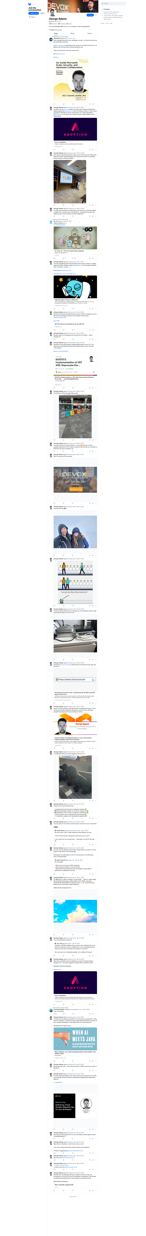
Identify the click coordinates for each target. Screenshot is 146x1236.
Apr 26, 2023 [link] (80, 663)
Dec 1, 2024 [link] (79, 261)
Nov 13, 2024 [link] (80, 333)
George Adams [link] (58, 107)
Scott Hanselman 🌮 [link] (60, 1009)
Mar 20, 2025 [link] (80, 208)
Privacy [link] (103, 23)
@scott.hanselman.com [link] (74, 1009)
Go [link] (54, 221)
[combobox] (32, 17)
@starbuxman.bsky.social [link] (70, 1167)
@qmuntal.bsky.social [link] (64, 270)
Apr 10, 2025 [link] (80, 107)
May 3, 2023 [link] (80, 506)
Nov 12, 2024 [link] (67, 221)
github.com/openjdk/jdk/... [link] (61, 351)
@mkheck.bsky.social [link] (66, 1157)
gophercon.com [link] (60, 54)
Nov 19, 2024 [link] (80, 312)
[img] (73, 6)
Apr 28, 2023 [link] (80, 609)
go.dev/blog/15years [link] (59, 225)
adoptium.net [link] (69, 111)
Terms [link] (107, 23)
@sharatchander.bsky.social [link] (75, 1150)
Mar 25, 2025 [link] (80, 153)
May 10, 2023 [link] (80, 391)
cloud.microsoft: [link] (65, 664)
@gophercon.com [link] (66, 38)
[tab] (56, 33)
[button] (50, 2)
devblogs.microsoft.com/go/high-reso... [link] (65, 274)
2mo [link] (73, 38)
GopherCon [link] (57, 38)
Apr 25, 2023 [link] (80, 706)
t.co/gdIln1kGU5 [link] (58, 1082)
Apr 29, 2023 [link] (80, 558)
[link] (53, 24)
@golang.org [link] (59, 221)
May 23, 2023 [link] (80, 342)
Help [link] (111, 23)
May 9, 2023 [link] (80, 443)
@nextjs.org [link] (65, 109)
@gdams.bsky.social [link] (59, 45)
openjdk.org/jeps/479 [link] (60, 317)
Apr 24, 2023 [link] (80, 959)
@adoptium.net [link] (58, 114)
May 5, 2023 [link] (80, 454)
